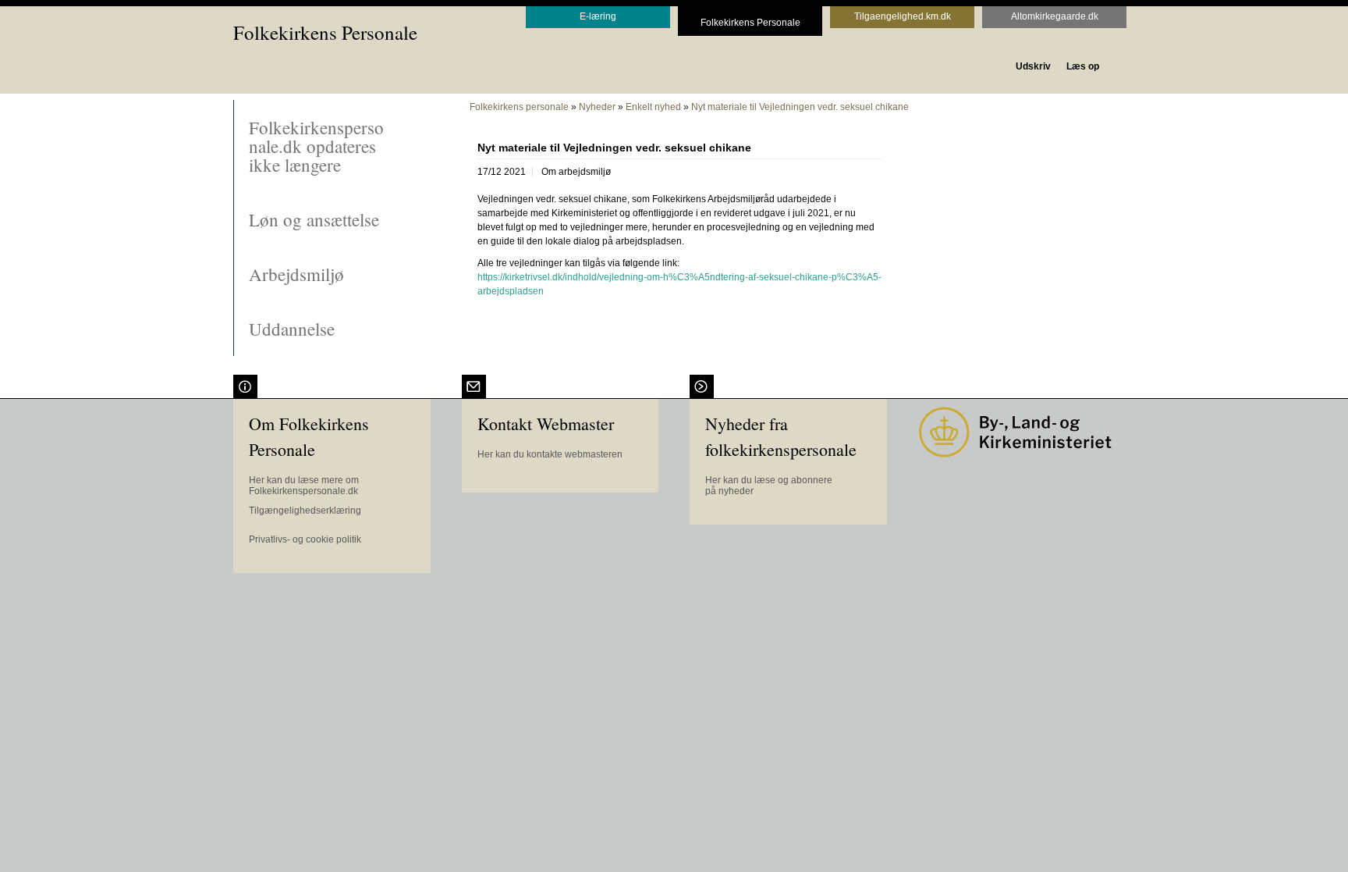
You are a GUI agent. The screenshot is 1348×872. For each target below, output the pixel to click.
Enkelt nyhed (653, 106)
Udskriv (1033, 66)
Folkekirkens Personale (325, 32)
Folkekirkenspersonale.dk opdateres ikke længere (316, 146)
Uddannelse (292, 328)
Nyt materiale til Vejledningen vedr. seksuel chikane (800, 106)
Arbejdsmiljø (296, 274)
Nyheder (597, 106)
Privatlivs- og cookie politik (305, 539)
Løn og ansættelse (314, 219)
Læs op (1082, 66)
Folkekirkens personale (519, 106)
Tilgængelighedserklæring (305, 510)
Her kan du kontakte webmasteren (550, 454)
